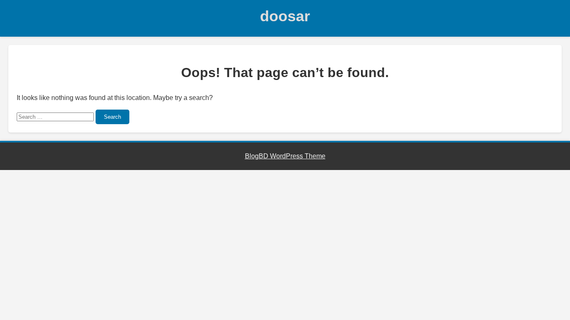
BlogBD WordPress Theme (285, 156)
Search (112, 117)
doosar (285, 16)
